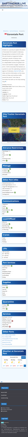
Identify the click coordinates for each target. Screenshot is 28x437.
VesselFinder (4, 395)
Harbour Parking (5, 408)
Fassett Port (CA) (6, 342)
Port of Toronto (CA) (7, 340)
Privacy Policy (4, 426)
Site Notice (3, 424)
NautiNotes (4, 411)
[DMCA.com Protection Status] (5, 422)
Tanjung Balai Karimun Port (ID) (10, 338)
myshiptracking (4, 398)
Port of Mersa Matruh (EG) (8, 335)
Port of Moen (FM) (6, 337)
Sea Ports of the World (7, 409)
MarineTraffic (17, 71)
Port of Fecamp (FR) (7, 344)
